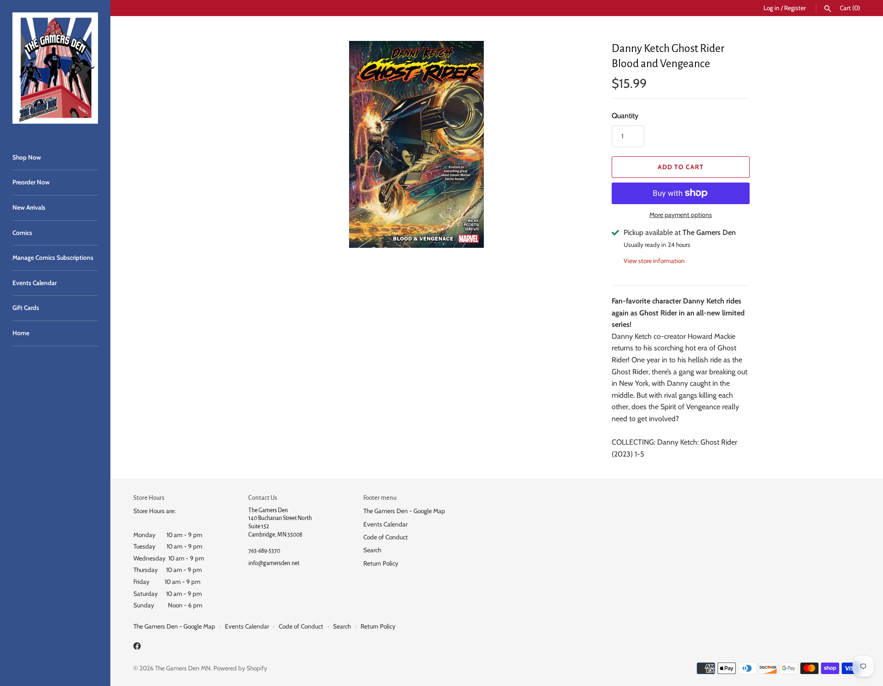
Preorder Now (31, 182)
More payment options (680, 215)
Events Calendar (34, 282)
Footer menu (379, 497)
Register (795, 7)
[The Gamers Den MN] (55, 68)
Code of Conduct (385, 537)
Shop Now (26, 157)
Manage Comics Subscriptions (52, 257)
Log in (771, 7)
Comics (22, 232)
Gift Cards (25, 307)
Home (20, 333)
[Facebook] (137, 647)
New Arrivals (29, 207)
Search (372, 550)
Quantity (625, 115)
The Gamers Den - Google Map (404, 510)
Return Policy (380, 563)
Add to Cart (681, 167)
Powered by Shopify (240, 668)
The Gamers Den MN (183, 668)
